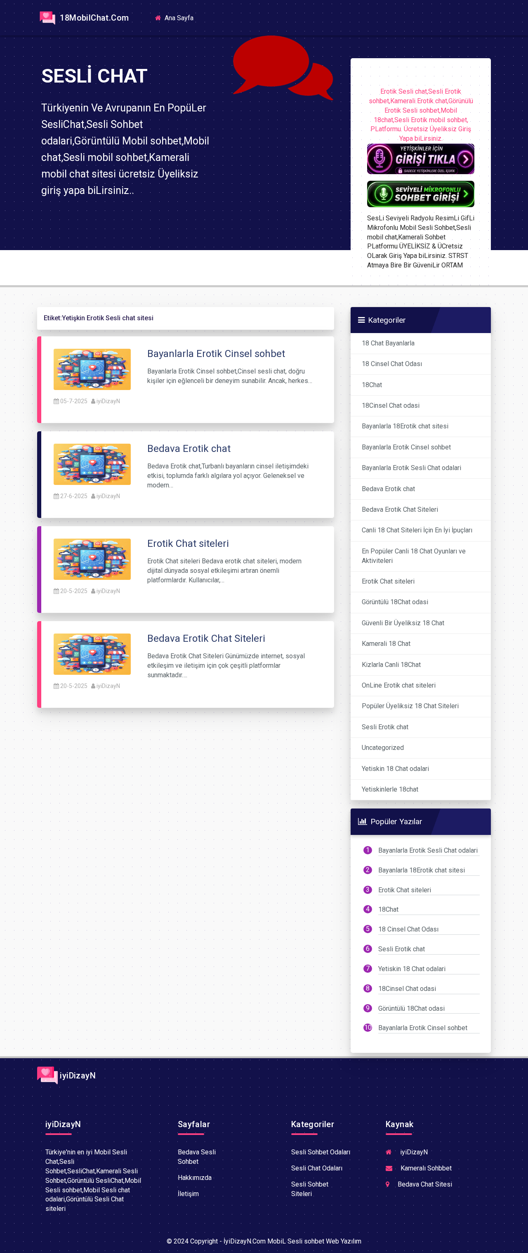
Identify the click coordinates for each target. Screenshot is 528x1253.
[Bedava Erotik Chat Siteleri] (92, 653)
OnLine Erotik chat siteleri (399, 685)
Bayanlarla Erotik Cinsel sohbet (406, 447)
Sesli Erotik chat (385, 727)
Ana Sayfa (181, 17)
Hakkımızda (195, 1178)
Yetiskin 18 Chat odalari (395, 769)
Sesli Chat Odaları (316, 1168)
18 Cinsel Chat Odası (392, 364)
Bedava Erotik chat (388, 489)
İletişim (188, 1194)
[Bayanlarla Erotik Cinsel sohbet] (92, 369)
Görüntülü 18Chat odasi (395, 602)
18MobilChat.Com (93, 18)
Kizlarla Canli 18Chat (391, 665)
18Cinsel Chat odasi (391, 405)
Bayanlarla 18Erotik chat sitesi (405, 426)
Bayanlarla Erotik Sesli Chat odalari (411, 468)
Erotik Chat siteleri (388, 581)
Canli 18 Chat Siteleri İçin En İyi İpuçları (417, 530)
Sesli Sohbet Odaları (320, 1152)
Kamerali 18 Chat (386, 644)
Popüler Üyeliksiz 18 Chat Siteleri (410, 706)
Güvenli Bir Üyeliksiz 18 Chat (403, 623)
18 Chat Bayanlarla (388, 343)
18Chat (372, 385)
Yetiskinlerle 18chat (390, 789)
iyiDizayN (108, 401)
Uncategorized (383, 748)
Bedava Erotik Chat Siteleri (400, 509)
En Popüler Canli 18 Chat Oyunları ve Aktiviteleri (414, 556)
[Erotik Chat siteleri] (92, 559)
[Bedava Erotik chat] (92, 464)
